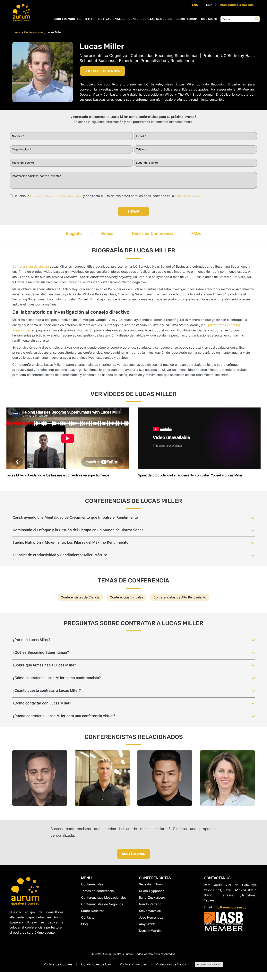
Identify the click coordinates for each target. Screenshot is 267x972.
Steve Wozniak (150, 911)
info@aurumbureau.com (237, 5)
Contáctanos (133, 854)
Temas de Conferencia (152, 233)
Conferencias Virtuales (126, 597)
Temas (89, 19)
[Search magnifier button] (257, 19)
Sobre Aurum (186, 19)
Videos (106, 233)
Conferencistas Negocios (150, 19)
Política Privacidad (133, 964)
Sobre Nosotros (92, 911)
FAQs (196, 233)
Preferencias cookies (209, 964)
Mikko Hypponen (151, 891)
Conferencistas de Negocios (102, 904)
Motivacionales (111, 19)
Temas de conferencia (97, 891)
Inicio (17, 32)
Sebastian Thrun (151, 884)
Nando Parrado (150, 904)
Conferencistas (67, 19)
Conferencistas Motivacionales (103, 897)
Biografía (74, 233)
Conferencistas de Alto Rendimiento (179, 597)
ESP (209, 5)
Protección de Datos (171, 964)
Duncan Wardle (150, 931)
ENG (195, 5)
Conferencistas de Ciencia (80, 597)
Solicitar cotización (103, 71)
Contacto (209, 19)
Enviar (133, 211)
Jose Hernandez (151, 917)
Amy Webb (147, 924)
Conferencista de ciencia (30, 266)
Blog (84, 924)
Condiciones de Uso (96, 964)
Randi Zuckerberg (152, 897)
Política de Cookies (58, 964)
